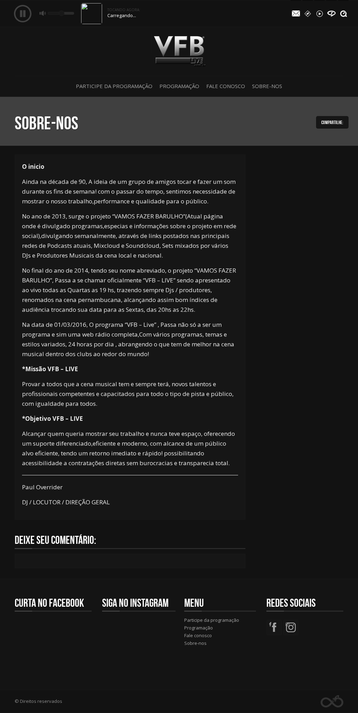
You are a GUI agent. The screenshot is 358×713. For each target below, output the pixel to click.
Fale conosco (225, 85)
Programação (179, 85)
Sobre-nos (267, 85)
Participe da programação (114, 85)
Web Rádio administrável (332, 701)
